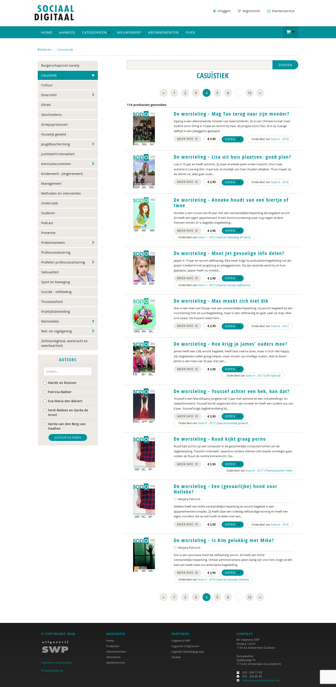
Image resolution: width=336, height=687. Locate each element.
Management (51, 183)
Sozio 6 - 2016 (280, 524)
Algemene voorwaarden (56, 662)
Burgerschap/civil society (60, 65)
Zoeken (285, 65)
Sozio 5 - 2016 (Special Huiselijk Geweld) (223, 579)
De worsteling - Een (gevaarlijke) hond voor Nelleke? (225, 489)
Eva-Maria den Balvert (65, 401)
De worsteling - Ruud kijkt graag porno (220, 438)
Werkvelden (50, 321)
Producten (112, 646)
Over (190, 32)
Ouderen (48, 213)
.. (239, 93)
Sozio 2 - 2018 (280, 139)
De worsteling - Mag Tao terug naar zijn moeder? (231, 113)
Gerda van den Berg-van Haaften (67, 426)
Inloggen (224, 11)
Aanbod (67, 32)
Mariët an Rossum (62, 382)
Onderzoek (49, 203)
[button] (290, 32)
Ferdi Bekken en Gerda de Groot (68, 412)
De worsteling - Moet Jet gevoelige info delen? (229, 253)
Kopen (230, 139)
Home (46, 32)
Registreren (251, 11)
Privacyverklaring (52, 670)
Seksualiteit (50, 272)
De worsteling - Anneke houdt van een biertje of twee (231, 202)
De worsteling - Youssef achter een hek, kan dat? (232, 391)
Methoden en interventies (61, 193)
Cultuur (47, 85)
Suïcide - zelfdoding (56, 292)
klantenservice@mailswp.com (261, 680)
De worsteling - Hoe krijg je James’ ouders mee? (230, 343)
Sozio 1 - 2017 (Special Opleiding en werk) (224, 237)
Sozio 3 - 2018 (280, 182)
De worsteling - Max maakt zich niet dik (221, 300)
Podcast (47, 223)
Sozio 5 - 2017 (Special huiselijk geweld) (223, 423)
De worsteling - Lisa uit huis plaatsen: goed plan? (232, 156)
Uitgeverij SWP (180, 640)
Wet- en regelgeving (56, 331)
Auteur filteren (67, 437)
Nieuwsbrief (129, 32)
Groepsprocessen (54, 124)
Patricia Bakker (60, 392)
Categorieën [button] (95, 32)
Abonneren (113, 657)
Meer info (185, 139)
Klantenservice (283, 11)
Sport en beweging (55, 282)
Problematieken (53, 242)
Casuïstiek (65, 49)
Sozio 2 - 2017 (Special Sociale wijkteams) (224, 285)
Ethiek (46, 105)
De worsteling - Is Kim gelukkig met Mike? (224, 540)
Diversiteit (49, 95)
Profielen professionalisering (63, 262)
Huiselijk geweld (53, 134)
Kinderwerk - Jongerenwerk (62, 173)
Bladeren (45, 49)
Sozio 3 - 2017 (280, 326)
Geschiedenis (51, 114)
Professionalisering (55, 252)
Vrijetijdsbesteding (55, 311)
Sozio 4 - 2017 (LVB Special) (263, 375)
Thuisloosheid (52, 301)
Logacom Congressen (185, 646)
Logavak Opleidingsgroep (187, 651)
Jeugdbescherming (55, 144)
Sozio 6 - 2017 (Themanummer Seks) (269, 470)
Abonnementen (163, 32)
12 (249, 93)
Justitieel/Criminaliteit (58, 154)
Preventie (48, 233)
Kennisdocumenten (56, 164)
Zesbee (176, 657)
